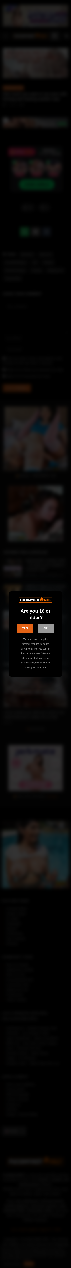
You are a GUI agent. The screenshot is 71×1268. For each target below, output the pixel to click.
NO (46, 628)
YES (25, 628)
